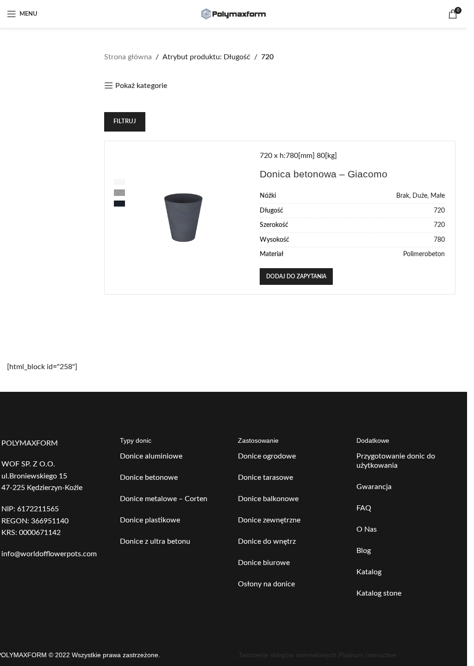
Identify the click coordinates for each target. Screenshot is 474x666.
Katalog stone (378, 593)
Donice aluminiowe (151, 456)
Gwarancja (374, 486)
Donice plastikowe (150, 520)
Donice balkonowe (268, 499)
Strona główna (128, 57)
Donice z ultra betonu (155, 541)
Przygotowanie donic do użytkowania (395, 460)
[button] (296, 276)
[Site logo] (233, 13)
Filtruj (124, 122)
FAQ (363, 508)
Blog (363, 550)
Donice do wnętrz (267, 541)
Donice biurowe (264, 562)
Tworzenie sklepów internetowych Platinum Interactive (317, 655)
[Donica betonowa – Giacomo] (183, 218)
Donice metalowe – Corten (163, 499)
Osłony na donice (266, 584)
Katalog (368, 572)
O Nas (366, 529)
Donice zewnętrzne (269, 520)
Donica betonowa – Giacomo (323, 174)
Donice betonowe (149, 477)
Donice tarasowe (265, 477)
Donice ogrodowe (267, 456)
